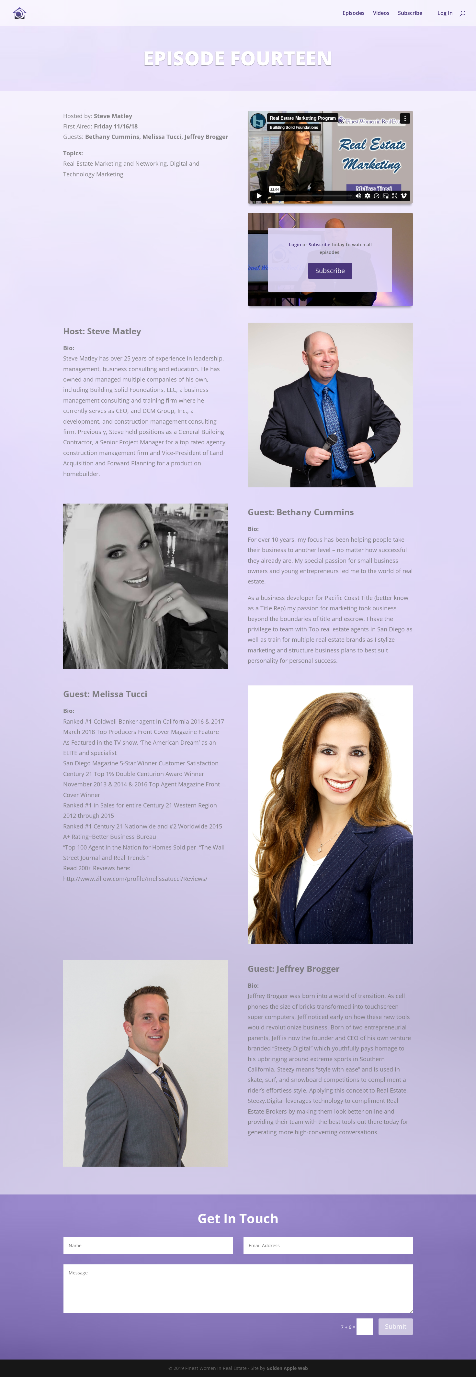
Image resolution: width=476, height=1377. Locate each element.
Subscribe (410, 14)
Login (295, 244)
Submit (395, 1326)
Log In (445, 13)
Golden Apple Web (287, 1368)
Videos (381, 14)
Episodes (354, 14)
